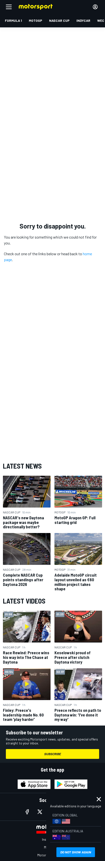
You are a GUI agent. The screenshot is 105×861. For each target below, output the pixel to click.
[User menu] (95, 7)
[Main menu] (9, 7)
